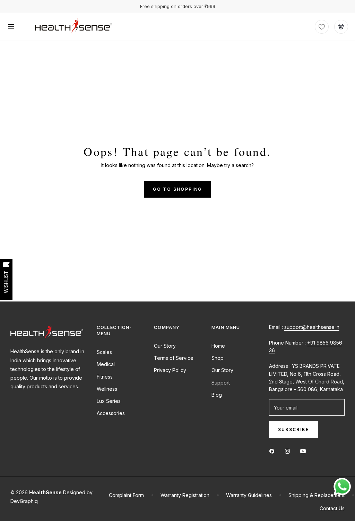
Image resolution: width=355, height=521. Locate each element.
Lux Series (109, 401)
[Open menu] (11, 27)
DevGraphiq (24, 501)
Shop (217, 358)
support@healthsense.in (311, 327)
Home (218, 346)
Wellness (107, 389)
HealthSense (45, 492)
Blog (216, 395)
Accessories (111, 413)
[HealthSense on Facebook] (273, 450)
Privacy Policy (170, 370)
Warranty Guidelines (249, 495)
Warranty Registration (185, 495)
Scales (104, 352)
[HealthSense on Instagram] (289, 450)
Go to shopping (177, 189)
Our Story (165, 346)
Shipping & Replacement (316, 495)
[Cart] (341, 27)
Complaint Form (126, 495)
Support (220, 383)
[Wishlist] (322, 27)
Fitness (105, 377)
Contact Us (332, 508)
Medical (106, 364)
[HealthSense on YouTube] (304, 450)
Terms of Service (173, 358)
